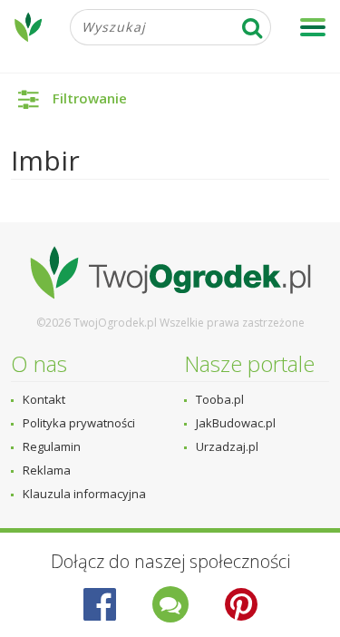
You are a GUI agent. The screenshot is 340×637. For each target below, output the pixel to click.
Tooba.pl (220, 399)
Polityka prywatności (79, 423)
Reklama (47, 470)
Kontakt (44, 399)
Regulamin (52, 446)
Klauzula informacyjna (84, 493)
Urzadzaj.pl (227, 446)
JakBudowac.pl (236, 423)
